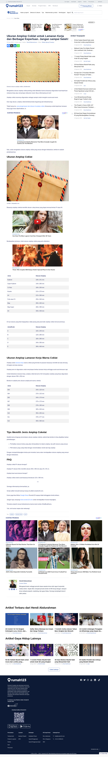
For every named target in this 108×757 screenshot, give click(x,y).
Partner (9, 742)
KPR (19, 739)
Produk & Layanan (12, 739)
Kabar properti (24, 12)
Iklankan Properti (22, 736)
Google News (24, 495)
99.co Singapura (46, 739)
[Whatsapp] (18, 45)
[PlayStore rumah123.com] (25, 726)
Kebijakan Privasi (33, 736)
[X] (11, 45)
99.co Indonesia (46, 736)
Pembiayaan (62, 12)
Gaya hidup (70, 12)
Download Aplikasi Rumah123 (15, 1)
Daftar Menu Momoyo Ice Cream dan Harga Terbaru (41, 630)
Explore (80, 1)
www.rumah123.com (26, 499)
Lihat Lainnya (54, 669)
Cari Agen (67, 1)
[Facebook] (8, 45)
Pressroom (10, 747)
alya (85, 85)
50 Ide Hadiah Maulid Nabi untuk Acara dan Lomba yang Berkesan (84, 41)
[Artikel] (12, 12)
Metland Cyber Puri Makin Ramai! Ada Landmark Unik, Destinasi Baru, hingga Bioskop (84, 49)
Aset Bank (73, 1)
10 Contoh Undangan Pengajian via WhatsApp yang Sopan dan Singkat (90, 630)
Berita (85, 1)
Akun (100, 6)
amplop (12, 514)
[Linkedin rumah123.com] (95, 680)
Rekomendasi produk (51, 12)
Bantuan (100, 1)
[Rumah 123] (14, 5)
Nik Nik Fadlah (87, 61)
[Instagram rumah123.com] (88, 680)
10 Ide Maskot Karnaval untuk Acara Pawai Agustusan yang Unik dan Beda (85, 90)
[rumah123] (17, 680)
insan (85, 93)
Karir (9, 744)
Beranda (8, 18)
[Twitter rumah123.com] (85, 680)
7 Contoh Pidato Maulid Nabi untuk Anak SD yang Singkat (84, 57)
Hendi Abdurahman (32, 42)
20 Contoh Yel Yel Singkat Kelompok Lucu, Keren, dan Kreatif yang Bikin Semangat (15, 630)
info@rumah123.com (60, 736)
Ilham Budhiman (87, 45)
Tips (43, 12)
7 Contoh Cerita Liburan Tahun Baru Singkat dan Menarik (66, 630)
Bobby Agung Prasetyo (48, 42)
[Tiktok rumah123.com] (99, 680)
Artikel (12, 18)
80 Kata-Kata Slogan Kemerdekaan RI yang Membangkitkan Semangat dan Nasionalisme (85, 114)
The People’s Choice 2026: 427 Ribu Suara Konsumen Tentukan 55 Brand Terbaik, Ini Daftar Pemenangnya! (85, 106)
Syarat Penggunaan (33, 739)
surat (25, 514)
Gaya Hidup (16, 18)
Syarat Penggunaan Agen (34, 742)
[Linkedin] (15, 45)
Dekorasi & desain (35, 12)
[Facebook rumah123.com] (81, 680)
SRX (44, 742)
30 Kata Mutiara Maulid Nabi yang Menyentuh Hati (84, 65)
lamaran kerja (19, 362)
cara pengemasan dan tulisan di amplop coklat (30, 106)
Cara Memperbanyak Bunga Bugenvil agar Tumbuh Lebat (83, 98)
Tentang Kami (11, 736)
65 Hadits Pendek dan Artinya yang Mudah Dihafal (84, 82)
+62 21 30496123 (59, 739)
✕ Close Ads (103, 753)
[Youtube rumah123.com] (91, 680)
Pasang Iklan (87, 6)
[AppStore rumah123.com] (13, 726)
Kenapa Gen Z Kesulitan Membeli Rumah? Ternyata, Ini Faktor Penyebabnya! (84, 74)
